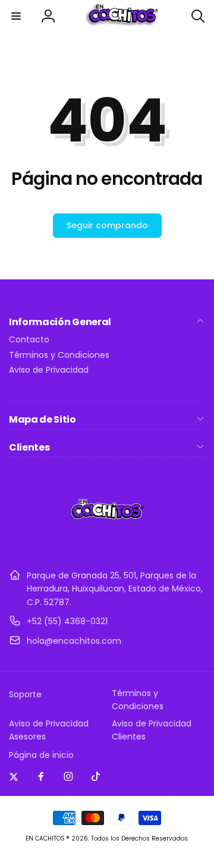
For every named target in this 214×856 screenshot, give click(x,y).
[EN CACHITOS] (107, 546)
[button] (16, 16)
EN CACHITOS (45, 838)
